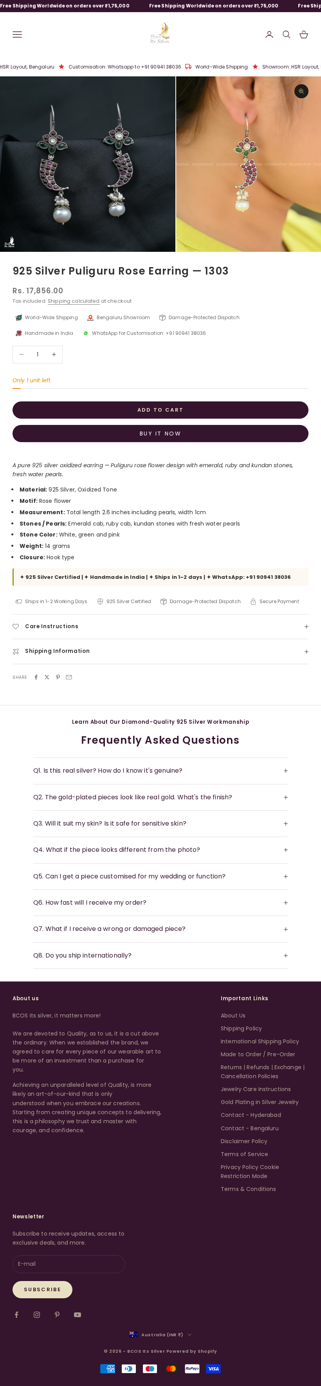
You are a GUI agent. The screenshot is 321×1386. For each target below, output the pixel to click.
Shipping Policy (241, 1028)
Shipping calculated (74, 301)
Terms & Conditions (248, 1189)
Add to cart (160, 410)
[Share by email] (69, 677)
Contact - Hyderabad (251, 1115)
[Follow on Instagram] (37, 1315)
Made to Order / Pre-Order (258, 1054)
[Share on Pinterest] (58, 677)
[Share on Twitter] (47, 677)
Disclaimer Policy (244, 1141)
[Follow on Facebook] (16, 1315)
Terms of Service (244, 1154)
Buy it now (160, 433)
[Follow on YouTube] (77, 1315)
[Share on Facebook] (36, 677)
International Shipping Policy (260, 1041)
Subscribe (42, 1289)
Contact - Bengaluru (250, 1128)
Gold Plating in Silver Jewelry (260, 1102)
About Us (233, 1015)
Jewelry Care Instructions (256, 1089)
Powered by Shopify (191, 1351)
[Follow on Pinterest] (57, 1315)
